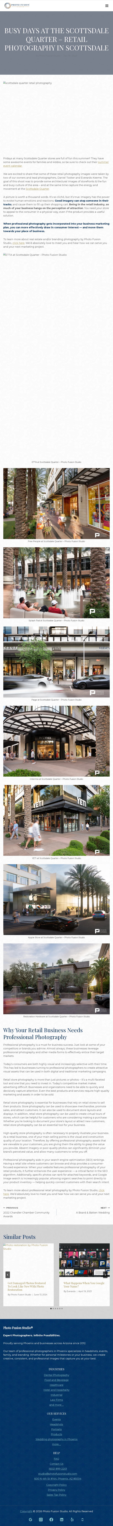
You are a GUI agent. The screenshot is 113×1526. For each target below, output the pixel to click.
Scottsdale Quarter (37, 188)
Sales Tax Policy (56, 1494)
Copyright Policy (56, 1484)
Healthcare (56, 1385)
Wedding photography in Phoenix (57, 1439)
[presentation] (28, 1260)
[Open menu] (107, 5)
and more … (56, 1404)
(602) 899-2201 (58, 1468)
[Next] (105, 1275)
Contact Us (56, 1463)
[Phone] (82, 1519)
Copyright (26, 1511)
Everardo (71, 1291)
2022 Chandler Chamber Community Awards (26, 1212)
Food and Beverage (57, 1380)
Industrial (56, 1394)
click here (19, 243)
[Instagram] (41, 1519)
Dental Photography (56, 1375)
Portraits (56, 1429)
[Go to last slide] (8, 1275)
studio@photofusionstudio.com (57, 1473)
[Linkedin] (61, 1519)
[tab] (51, 1308)
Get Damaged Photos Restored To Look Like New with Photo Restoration (27, 1286)
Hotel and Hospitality (56, 1390)
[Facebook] (51, 1519)
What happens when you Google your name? (84, 1284)
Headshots (56, 1424)
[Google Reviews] (30, 1519)
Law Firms (56, 1399)
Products (56, 1434)
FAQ (56, 1458)
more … (56, 1444)
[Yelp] (72, 1519)
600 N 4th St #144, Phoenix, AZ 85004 (57, 1478)
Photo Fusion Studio (49, 56)
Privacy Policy (56, 1489)
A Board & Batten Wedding (93, 1210)
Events (56, 1419)
